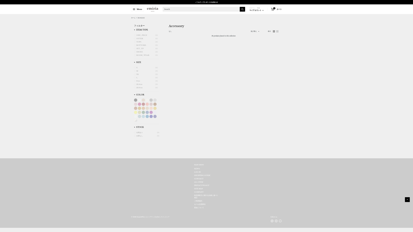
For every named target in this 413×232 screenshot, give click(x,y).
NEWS (197, 169)
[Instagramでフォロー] (276, 220)
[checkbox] (147, 35)
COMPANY (199, 192)
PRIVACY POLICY (201, 185)
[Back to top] (407, 199)
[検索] (242, 9)
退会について (199, 208)
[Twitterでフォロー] (272, 220)
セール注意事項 (199, 204)
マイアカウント (255, 10)
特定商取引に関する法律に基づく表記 (206, 196)
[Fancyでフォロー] (280, 220)
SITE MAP (198, 189)
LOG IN (197, 172)
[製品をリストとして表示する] (277, 31)
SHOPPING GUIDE (202, 175)
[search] (201, 9)
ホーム (133, 18)
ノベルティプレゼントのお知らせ (206, 2)
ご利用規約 (198, 201)
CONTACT (198, 179)
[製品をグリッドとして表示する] (274, 31)
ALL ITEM (198, 182)
